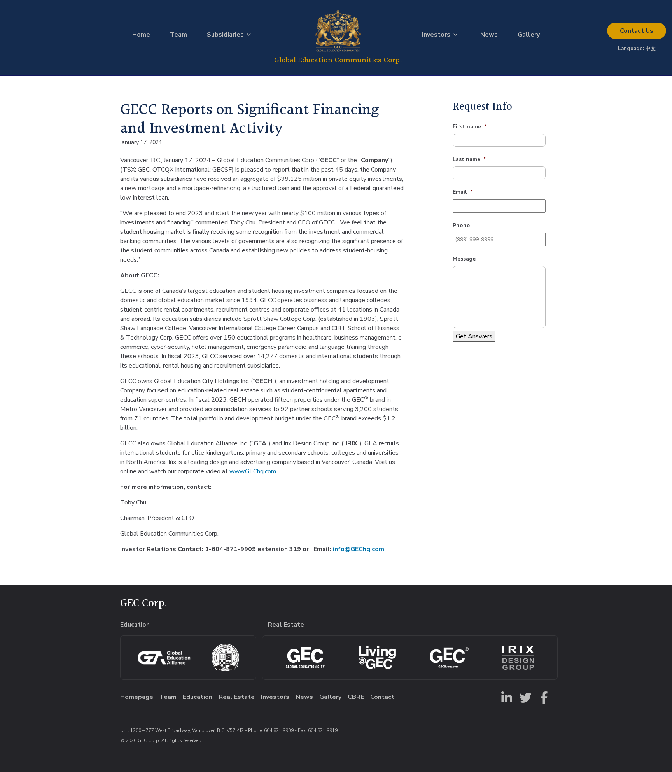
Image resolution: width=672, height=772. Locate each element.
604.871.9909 (279, 730)
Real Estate (237, 697)
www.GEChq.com (252, 471)
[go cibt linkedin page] (505, 697)
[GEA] (164, 657)
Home (141, 34)
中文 (651, 48)
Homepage (136, 697)
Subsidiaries (225, 34)
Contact (636, 30)
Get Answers (474, 336)
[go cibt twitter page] (523, 697)
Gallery (529, 34)
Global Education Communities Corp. (338, 60)
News (489, 34)
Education (197, 697)
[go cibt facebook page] (542, 697)
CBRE (356, 697)
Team (178, 34)
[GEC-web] (449, 657)
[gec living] (305, 657)
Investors (436, 34)
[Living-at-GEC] (377, 657)
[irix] (518, 658)
